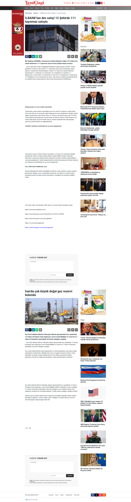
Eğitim (61, 8)
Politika (47, 8)
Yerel (42, 8)
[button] (68, 56)
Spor (52, 8)
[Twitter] (29, 56)
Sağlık (56, 8)
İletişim (62, 495)
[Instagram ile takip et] (101, 3)
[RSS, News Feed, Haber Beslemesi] (104, 494)
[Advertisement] (51, 93)
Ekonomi (37, 8)
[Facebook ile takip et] (96, 3)
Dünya (26, 8)
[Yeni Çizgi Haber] (34, 3)
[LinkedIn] (33, 56)
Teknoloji (67, 8)
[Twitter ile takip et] (99, 3)
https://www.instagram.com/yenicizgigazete (39, 227)
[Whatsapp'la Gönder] (36, 56)
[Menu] (105, 8)
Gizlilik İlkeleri (69, 495)
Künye (56, 495)
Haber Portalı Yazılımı (33, 499)
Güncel (31, 8)
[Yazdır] (40, 56)
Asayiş (73, 8)
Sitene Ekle (76, 495)
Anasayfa (29, 13)
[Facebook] (26, 56)
